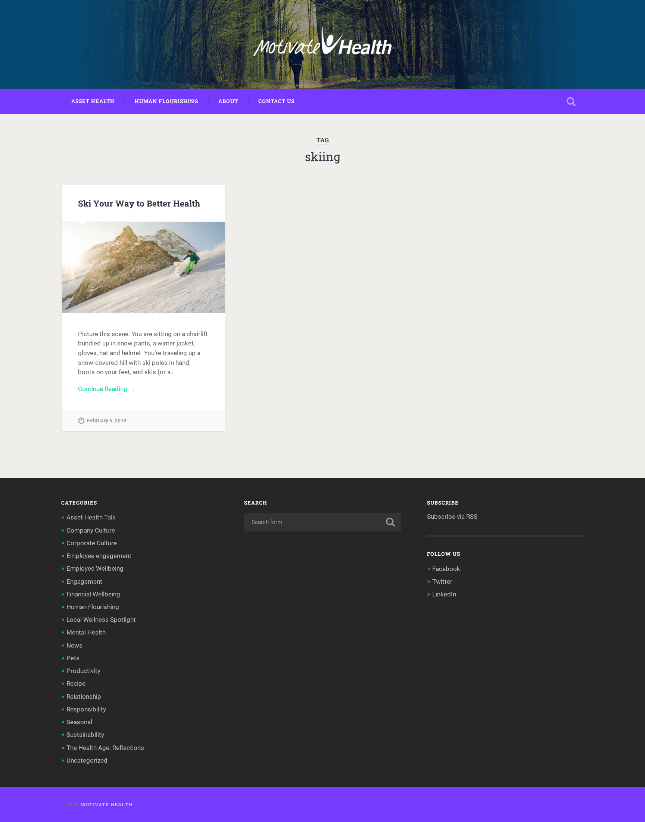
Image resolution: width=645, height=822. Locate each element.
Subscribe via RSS (452, 516)
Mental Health (86, 632)
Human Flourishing (166, 101)
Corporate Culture (91, 543)
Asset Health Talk (91, 517)
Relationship (83, 696)
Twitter (442, 581)
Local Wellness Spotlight (101, 619)
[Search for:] (322, 522)
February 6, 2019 (107, 421)
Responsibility (86, 709)
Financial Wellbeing (93, 594)
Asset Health (93, 101)
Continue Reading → (106, 389)
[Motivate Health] (322, 44)
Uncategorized (87, 760)
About (228, 101)
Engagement (84, 581)
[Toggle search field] (571, 101)
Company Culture (90, 530)
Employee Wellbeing (95, 568)
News (74, 645)
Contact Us (276, 101)
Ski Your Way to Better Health (139, 203)
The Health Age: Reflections (105, 747)
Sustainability (85, 734)
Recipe (75, 683)
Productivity (83, 670)
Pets (73, 658)
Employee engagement (98, 555)
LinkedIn (444, 594)
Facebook (446, 569)
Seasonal (79, 722)
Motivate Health (106, 804)
